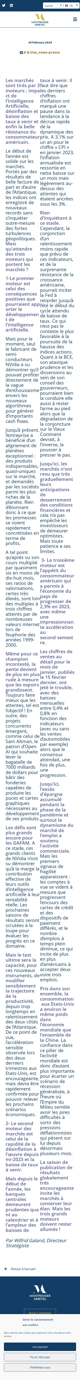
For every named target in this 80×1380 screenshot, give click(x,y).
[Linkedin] (11, 5)
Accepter (40, 1347)
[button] (75, 19)
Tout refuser (40, 1357)
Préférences (40, 1367)
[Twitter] (3, 5)
